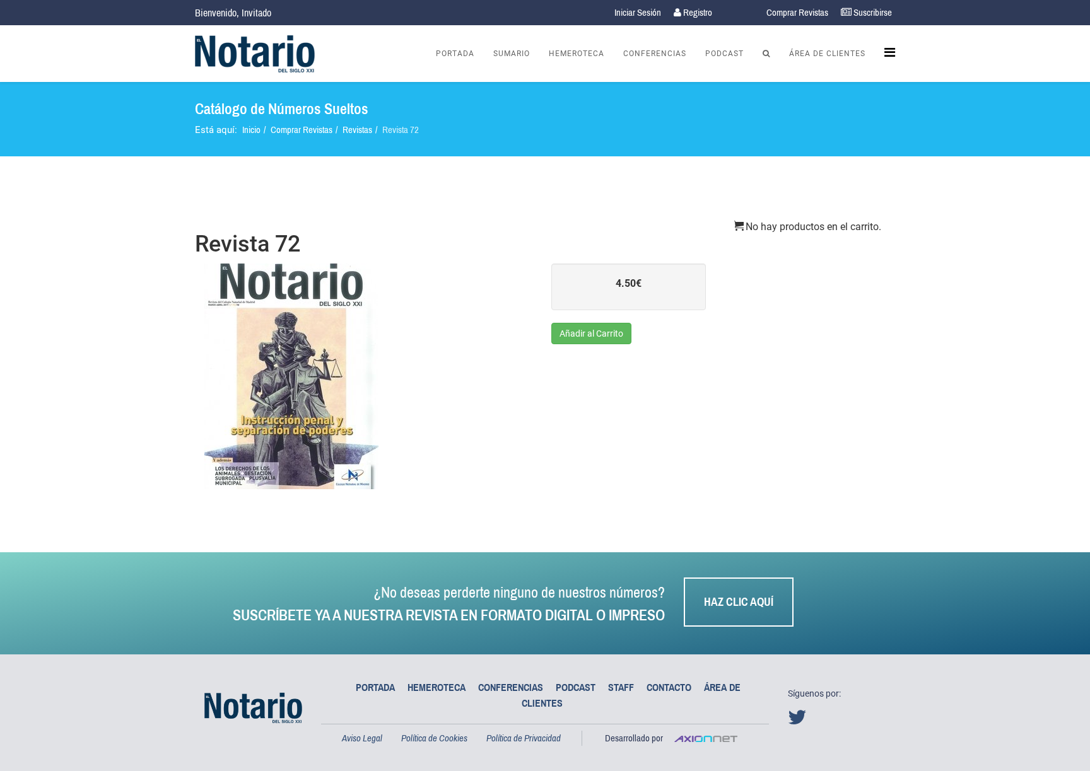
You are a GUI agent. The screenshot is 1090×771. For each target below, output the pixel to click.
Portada (455, 53)
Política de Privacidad (523, 738)
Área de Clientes (827, 53)
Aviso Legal (362, 738)
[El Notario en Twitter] (800, 721)
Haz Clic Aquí (738, 602)
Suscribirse (872, 12)
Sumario (511, 53)
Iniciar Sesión (637, 12)
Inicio (251, 129)
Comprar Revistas (797, 12)
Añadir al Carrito (591, 333)
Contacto (669, 687)
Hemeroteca (576, 53)
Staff (621, 687)
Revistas (357, 129)
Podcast (575, 687)
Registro (696, 12)
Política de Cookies (434, 738)
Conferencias (654, 53)
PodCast (724, 53)
